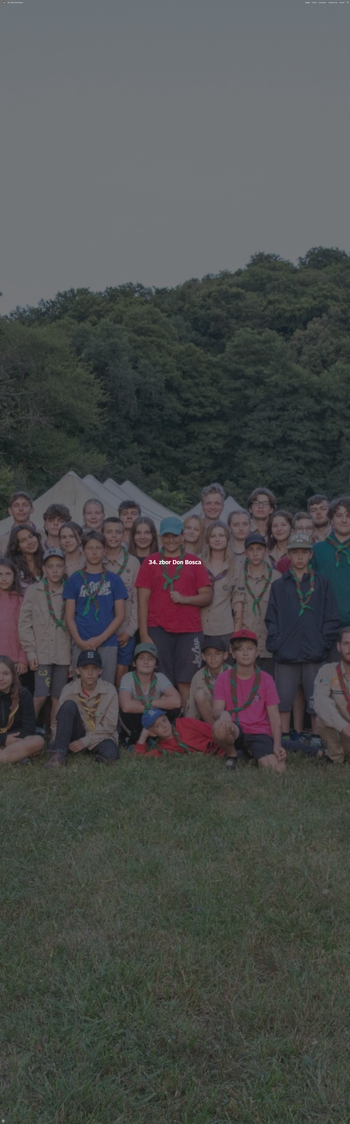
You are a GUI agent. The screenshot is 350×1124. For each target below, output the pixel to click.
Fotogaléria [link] (322, 2)
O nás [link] (307, 2)
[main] (175, 562)
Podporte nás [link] (333, 2)
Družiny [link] (314, 2)
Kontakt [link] (342, 2)
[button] (348, 2)
